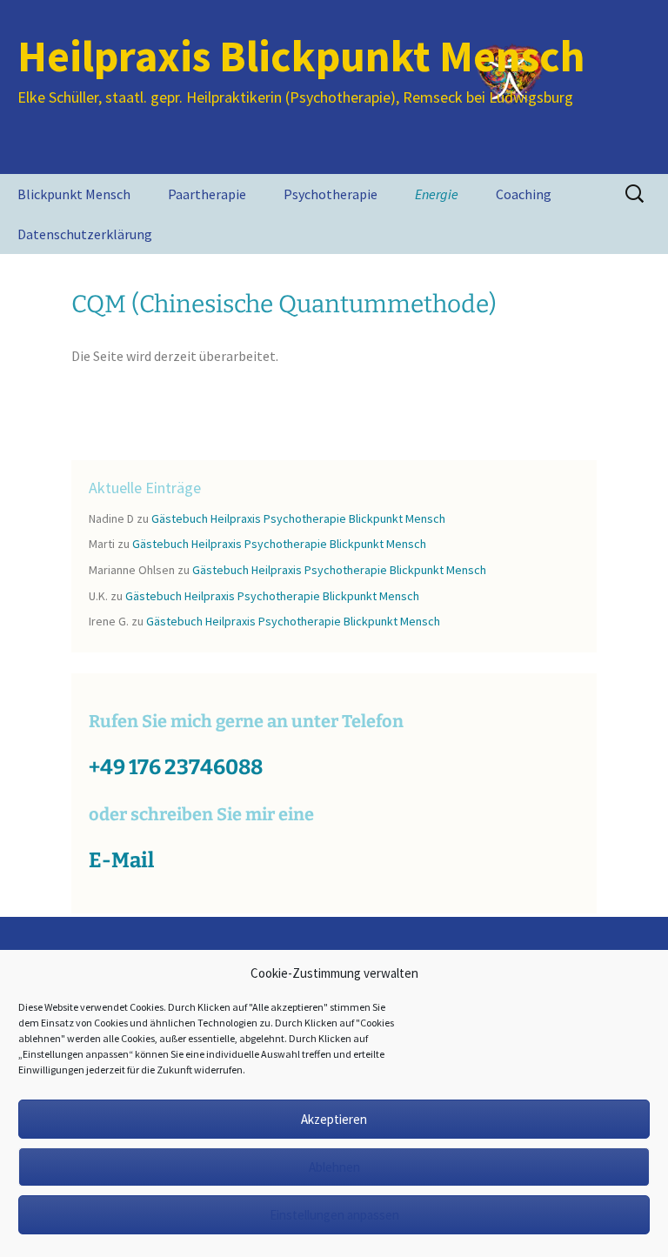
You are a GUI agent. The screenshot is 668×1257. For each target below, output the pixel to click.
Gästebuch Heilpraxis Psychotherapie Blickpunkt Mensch (298, 518)
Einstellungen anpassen (334, 1215)
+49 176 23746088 (176, 767)
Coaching (523, 194)
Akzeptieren (334, 1119)
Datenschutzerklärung (84, 234)
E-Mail (121, 860)
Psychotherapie (330, 194)
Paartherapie (207, 194)
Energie (436, 194)
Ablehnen (334, 1167)
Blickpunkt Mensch (73, 194)
